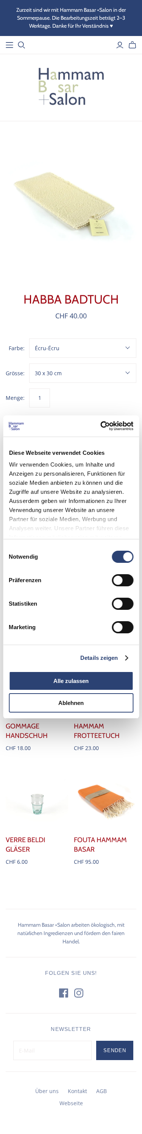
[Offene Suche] (21, 45)
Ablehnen (71, 703)
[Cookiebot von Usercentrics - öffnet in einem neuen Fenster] (101, 426)
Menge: (15, 397)
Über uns (47, 1091)
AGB (101, 1091)
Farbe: (17, 348)
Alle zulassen (71, 681)
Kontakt (77, 1091)
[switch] (122, 580)
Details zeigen (99, 658)
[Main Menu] (9, 45)
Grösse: (15, 373)
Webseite (71, 1103)
